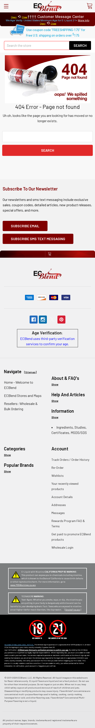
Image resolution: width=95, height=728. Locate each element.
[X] (52, 320)
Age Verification (47, 332)
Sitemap (30, 372)
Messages (58, 513)
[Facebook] (34, 320)
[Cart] (89, 6)
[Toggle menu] (6, 6)
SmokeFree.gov (72, 609)
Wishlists (57, 475)
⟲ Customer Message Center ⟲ (47, 19)
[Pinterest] (61, 320)
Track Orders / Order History (70, 459)
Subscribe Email (25, 226)
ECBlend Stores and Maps (23, 395)
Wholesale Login (62, 547)
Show (54, 384)
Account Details (62, 497)
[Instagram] (43, 320)
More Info (83, 20)
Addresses (58, 505)
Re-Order (57, 467)
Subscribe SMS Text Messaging (38, 239)
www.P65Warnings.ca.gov (23, 585)
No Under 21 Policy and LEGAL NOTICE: (19, 645)
